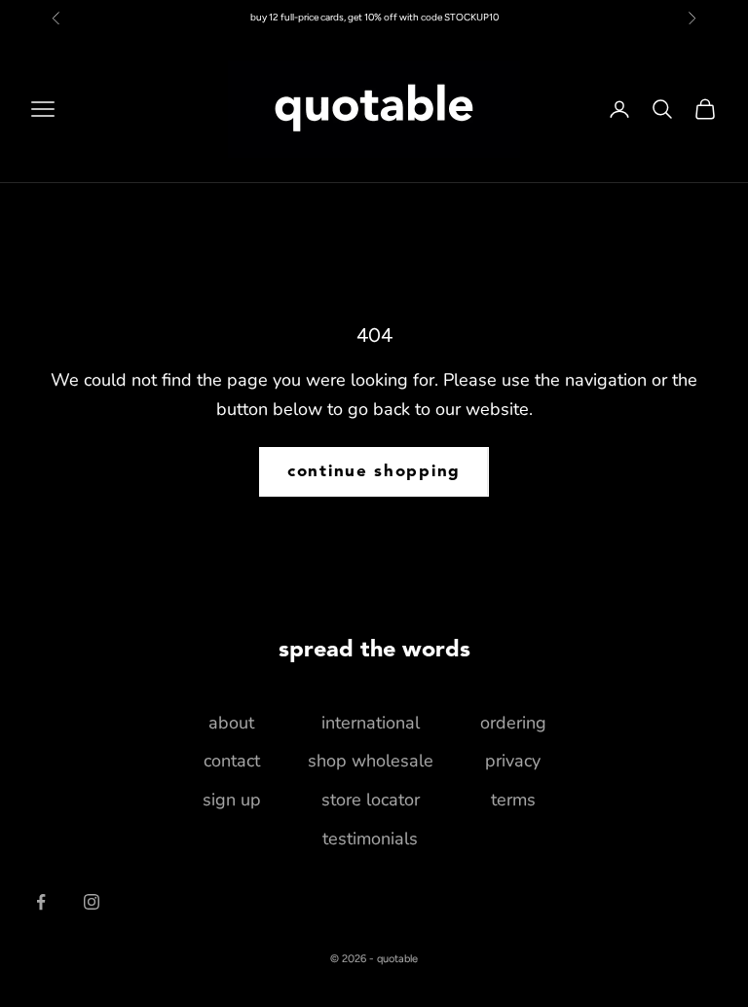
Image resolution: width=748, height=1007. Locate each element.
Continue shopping (374, 472)
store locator (370, 799)
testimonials (370, 838)
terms (513, 799)
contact (232, 760)
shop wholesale (370, 760)
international (370, 722)
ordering (513, 722)
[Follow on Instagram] (91, 902)
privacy (513, 760)
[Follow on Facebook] (41, 902)
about (231, 722)
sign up (232, 799)
